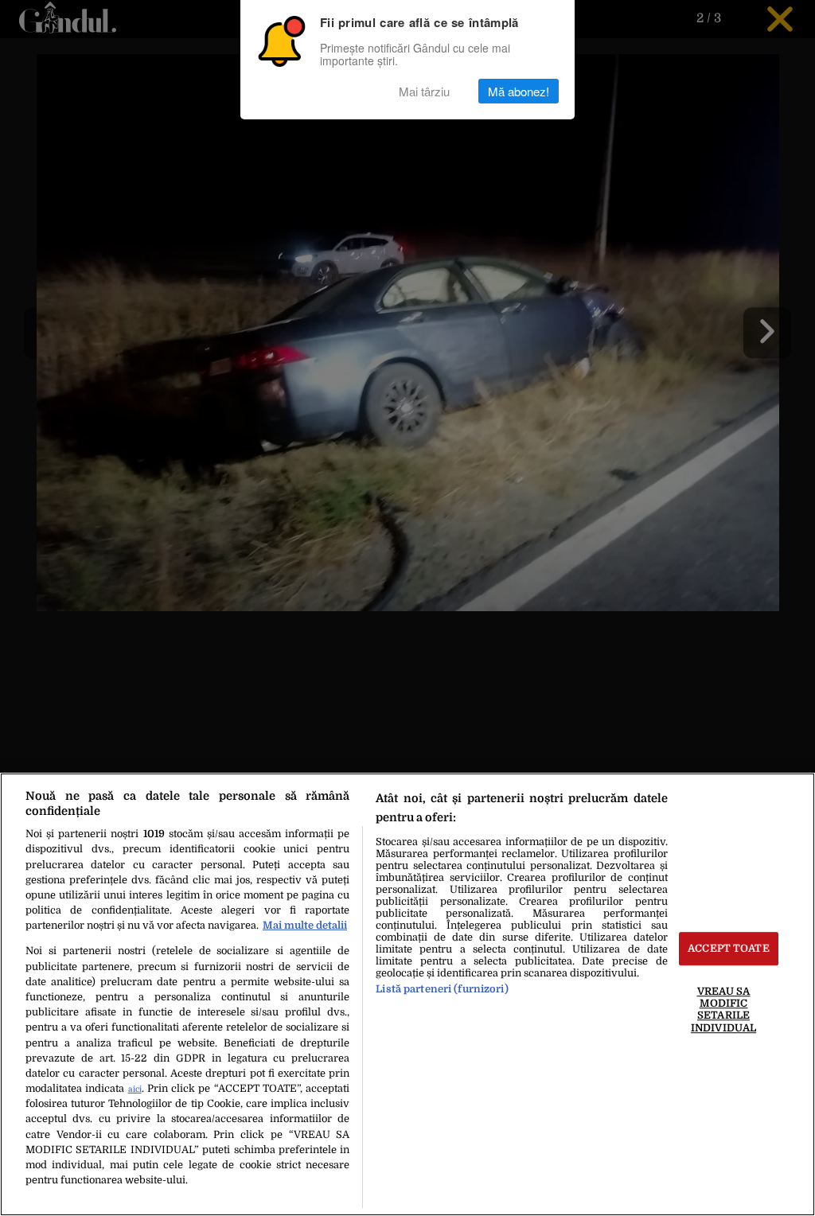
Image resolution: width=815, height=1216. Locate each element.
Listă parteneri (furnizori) (442, 989)
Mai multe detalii (305, 925)
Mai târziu (424, 91)
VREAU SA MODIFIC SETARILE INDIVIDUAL (723, 1009)
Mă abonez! (518, 91)
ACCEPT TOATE (729, 949)
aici (135, 1089)
